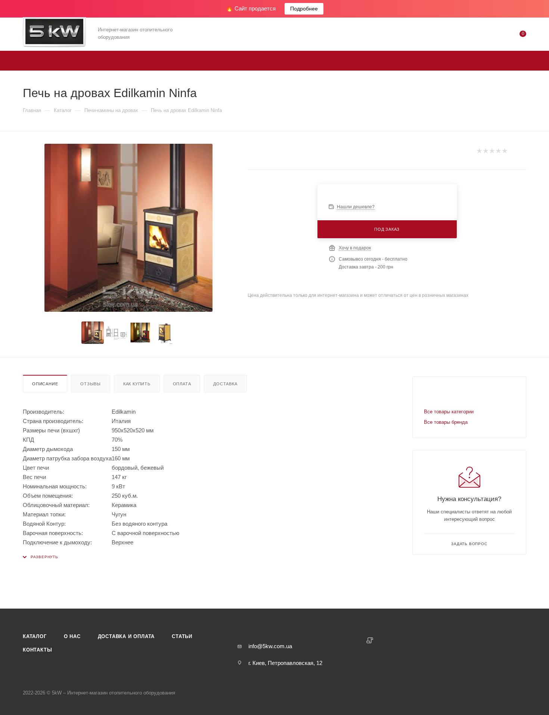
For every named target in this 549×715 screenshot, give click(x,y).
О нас (72, 636)
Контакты (37, 650)
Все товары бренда (446, 422)
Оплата (182, 384)
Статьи (182, 636)
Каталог (35, 636)
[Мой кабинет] (492, 35)
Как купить (137, 384)
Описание (45, 384)
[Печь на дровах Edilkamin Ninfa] (128, 228)
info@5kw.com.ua (270, 646)
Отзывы (90, 384)
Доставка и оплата (126, 636)
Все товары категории (449, 411)
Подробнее (304, 9)
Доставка (225, 384)
